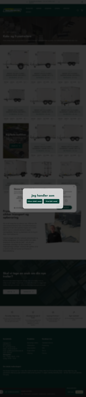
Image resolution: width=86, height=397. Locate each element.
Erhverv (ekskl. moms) (34, 201)
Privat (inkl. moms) (51, 201)
